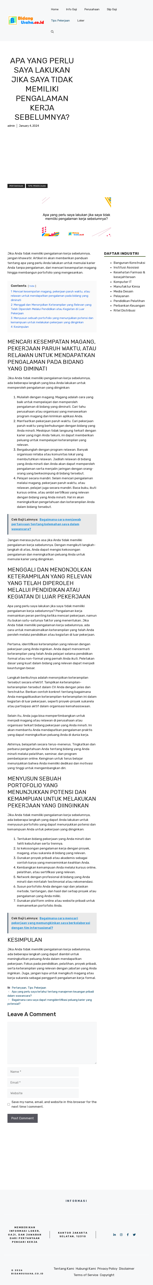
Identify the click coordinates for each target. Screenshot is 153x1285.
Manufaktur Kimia (127, 286)
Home (55, 9)
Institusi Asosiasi (126, 267)
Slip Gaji (112, 9)
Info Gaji (71, 9)
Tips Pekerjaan (60, 20)
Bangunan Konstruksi (129, 263)
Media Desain (123, 291)
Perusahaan (91, 9)
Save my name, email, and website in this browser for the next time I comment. (54, 1104)
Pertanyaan (16, 186)
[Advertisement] (41, 156)
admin (11, 125)
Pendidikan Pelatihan (129, 301)
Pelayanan (121, 296)
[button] (52, 31)
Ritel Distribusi (124, 310)
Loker (80, 20)
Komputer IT (123, 282)
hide (32, 285)
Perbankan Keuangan (129, 305)
